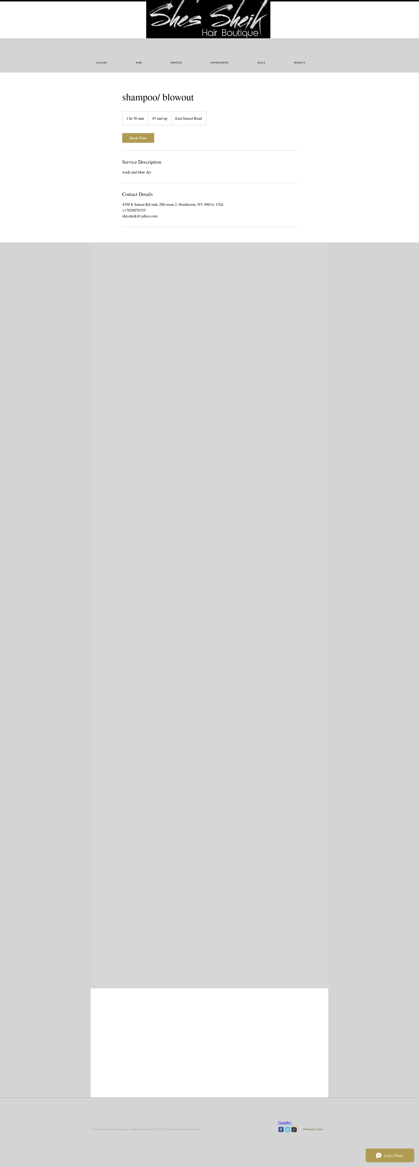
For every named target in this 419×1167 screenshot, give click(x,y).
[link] (138, 138)
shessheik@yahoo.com (188, 1129)
